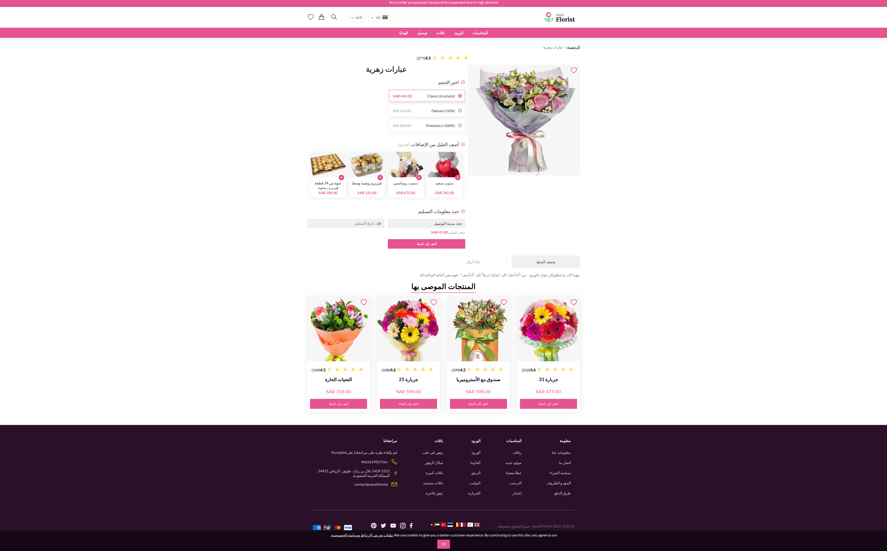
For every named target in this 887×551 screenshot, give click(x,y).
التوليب (474, 483)
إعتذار (517, 493)
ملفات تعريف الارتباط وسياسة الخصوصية (362, 535)
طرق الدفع (562, 493)
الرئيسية (573, 47)
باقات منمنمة (433, 483)
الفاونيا (475, 462)
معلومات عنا (561, 452)
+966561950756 (374, 462)
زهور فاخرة (434, 493)
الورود (458, 32)
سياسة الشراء (560, 472)
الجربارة (474, 493)
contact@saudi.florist (371, 484)
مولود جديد (513, 462)
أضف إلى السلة (427, 244)
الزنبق (475, 472)
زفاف (517, 452)
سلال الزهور (434, 462)
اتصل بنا (565, 462)
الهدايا (403, 32)
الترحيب (515, 483)
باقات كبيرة (434, 472)
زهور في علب (432, 452)
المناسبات (480, 32)
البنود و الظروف (559, 483)
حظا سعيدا (514, 472)
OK (443, 544)
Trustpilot (339, 452)
